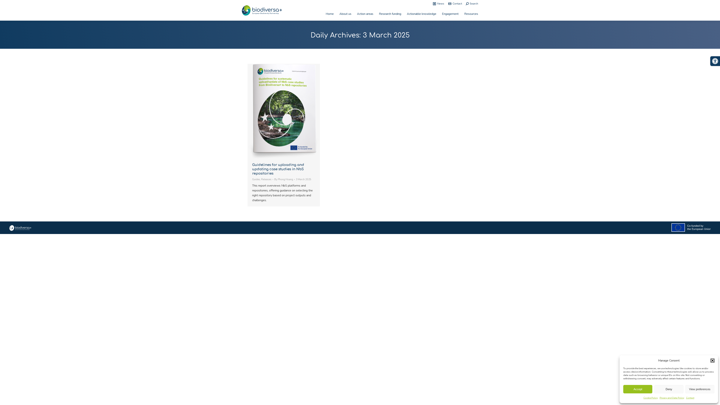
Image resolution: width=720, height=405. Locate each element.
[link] (715, 61)
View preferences (699, 389)
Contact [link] (690, 397)
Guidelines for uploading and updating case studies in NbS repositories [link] (278, 169)
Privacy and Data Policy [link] (672, 397)
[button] (712, 360)
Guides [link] (256, 179)
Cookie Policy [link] (651, 397)
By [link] (283, 179)
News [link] (440, 3)
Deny (669, 389)
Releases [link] (266, 179)
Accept (638, 389)
